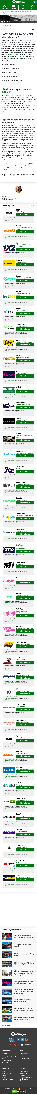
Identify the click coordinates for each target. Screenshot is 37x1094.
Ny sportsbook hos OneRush (24, 877)
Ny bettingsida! (20, 469)
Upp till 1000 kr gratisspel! (23, 389)
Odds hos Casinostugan (22, 722)
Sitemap (22, 1081)
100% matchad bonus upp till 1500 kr (24, 228)
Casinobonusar (24, 1058)
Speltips (4, 1075)
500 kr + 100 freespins (22, 753)
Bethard (8, 22)
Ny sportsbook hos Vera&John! (24, 628)
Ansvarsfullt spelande (27, 1089)
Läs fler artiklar (6, 1025)
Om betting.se (24, 1071)
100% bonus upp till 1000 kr (23, 278)
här (8, 220)
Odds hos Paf (19, 738)
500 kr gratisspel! (20, 212)
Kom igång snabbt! (21, 785)
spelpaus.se (13, 219)
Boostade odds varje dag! (23, 644)
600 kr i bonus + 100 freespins (24, 453)
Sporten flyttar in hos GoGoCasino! (21, 612)
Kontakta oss (24, 1073)
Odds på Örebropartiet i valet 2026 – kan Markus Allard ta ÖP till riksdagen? (24, 973)
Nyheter (4, 1077)
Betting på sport (6, 1073)
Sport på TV (5, 1071)
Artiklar (7, 11)
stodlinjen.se (7, 219)
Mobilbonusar (24, 1057)
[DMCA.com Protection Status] (19, 1091)
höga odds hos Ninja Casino (23, 484)
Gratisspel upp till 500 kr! (22, 675)
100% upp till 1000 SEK (22, 595)
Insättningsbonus (25, 1055)
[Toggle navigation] (2, 2)
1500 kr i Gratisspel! (21, 262)
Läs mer (32, 205)
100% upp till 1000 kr (22, 420)
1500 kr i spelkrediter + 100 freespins (23, 294)
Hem (3, 11)
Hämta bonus (25, 214)
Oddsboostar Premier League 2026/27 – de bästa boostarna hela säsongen (24, 991)
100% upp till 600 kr (21, 660)
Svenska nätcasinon (7, 1079)
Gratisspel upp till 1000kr (23, 404)
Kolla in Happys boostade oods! (24, 515)
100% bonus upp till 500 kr (23, 800)
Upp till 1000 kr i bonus (22, 358)
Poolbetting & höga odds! (23, 863)
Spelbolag (4, 1053)
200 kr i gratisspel (21, 373)
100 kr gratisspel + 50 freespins (24, 769)
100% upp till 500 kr (21, 311)
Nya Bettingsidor (6, 1055)
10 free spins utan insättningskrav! (21, 548)
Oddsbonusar (24, 1053)
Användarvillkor (24, 1075)
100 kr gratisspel (20, 706)
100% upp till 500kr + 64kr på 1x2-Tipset (24, 245)
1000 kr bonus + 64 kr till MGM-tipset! (25, 436)
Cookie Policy (24, 1079)
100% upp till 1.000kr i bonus (24, 342)
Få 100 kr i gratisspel (21, 831)
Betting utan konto (7, 1060)
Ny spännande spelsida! (22, 580)
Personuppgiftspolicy (26, 1077)
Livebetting (5, 1062)
